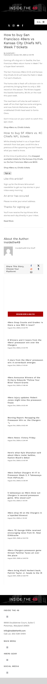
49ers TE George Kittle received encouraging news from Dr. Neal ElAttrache (24, 533)
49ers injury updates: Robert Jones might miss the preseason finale (24, 400)
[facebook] (23, 26)
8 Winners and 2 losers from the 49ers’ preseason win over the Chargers (24, 342)
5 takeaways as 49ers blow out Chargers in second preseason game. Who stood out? (24, 495)
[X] (38, 265)
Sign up (7, 173)
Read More (8, 221)
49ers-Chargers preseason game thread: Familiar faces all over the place (24, 553)
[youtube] (18, 26)
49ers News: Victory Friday (22, 438)
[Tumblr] (38, 269)
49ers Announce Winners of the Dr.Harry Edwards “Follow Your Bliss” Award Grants (24, 380)
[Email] (31, 272)
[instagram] (14, 26)
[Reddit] (31, 269)
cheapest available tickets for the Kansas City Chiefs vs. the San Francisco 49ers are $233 (23, 159)
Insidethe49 (10, 53)
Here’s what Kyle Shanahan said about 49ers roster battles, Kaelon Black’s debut (24, 455)
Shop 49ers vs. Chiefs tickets (17, 127)
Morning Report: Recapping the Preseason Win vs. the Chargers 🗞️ (24, 420)
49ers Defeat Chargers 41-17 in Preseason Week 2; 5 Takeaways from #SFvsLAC (24, 475)
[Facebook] (31, 265)
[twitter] (9, 26)
